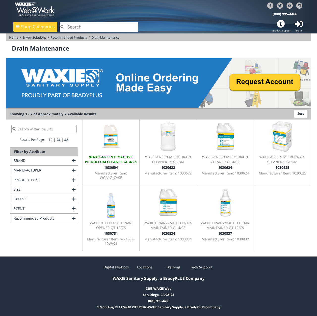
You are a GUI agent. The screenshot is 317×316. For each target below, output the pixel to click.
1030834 (168, 233)
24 (58, 139)
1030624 (225, 167)
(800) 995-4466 (285, 14)
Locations (145, 267)
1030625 (282, 167)
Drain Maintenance (105, 37)
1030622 (168, 167)
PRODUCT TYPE (46, 179)
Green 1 (40, 199)
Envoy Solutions (34, 37)
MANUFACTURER (46, 170)
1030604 (111, 167)
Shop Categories (38, 26)
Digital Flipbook (116, 267)
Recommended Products (69, 37)
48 (66, 139)
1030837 (225, 233)
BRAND (40, 160)
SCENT (39, 208)
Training (173, 267)
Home (13, 37)
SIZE (37, 189)
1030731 (111, 233)
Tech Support (201, 267)
